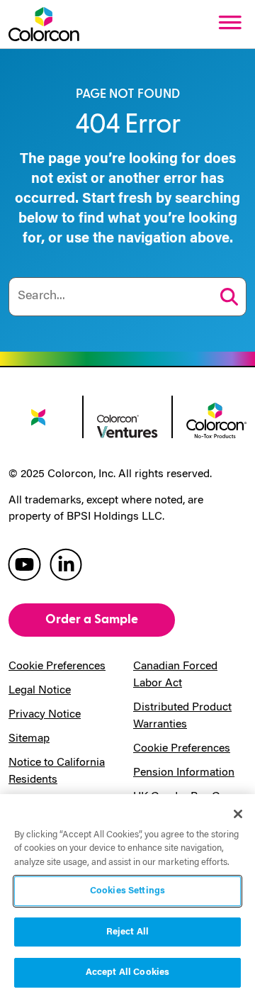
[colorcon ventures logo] (127, 425)
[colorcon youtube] (24, 563)
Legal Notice (39, 690)
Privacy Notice (44, 714)
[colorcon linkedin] (66, 563)
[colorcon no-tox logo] (216, 419)
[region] (127, 896)
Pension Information (183, 772)
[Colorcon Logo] (43, 24)
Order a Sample (91, 619)
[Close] (238, 814)
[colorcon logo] (38, 422)
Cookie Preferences (57, 666)
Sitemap (29, 738)
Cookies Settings (127, 890)
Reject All (127, 932)
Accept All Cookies (127, 972)
